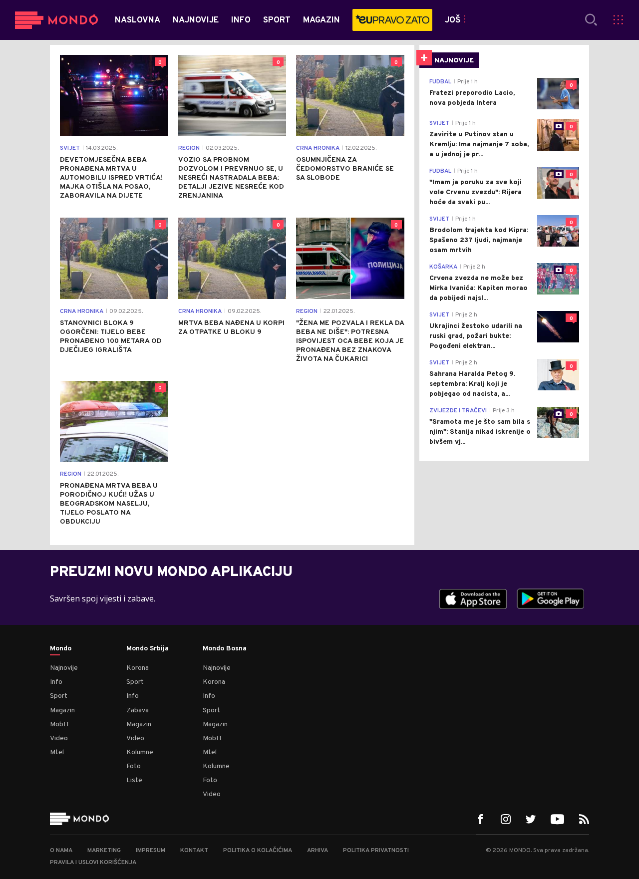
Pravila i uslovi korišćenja (93, 863)
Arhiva (317, 851)
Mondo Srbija (147, 649)
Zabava (137, 710)
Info (56, 682)
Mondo (60, 649)
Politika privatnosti (376, 851)
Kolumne (139, 752)
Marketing (104, 851)
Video (59, 738)
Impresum (150, 851)
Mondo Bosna (225, 649)
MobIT (60, 724)
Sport (58, 696)
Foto (133, 766)
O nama (61, 851)
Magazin (62, 710)
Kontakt (194, 851)
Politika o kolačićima (257, 851)
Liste (134, 780)
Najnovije (64, 668)
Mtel (57, 752)
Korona (137, 668)
